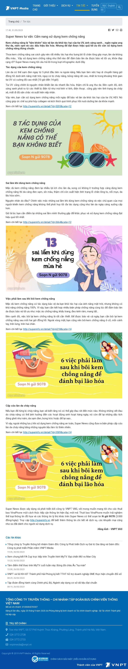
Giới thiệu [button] (50, 5)
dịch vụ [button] (66, 5)
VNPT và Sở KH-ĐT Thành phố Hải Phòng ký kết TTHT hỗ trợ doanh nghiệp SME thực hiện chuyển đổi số (64, 574)
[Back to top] (121, 658)
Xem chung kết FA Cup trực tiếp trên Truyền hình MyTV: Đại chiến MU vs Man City (51, 556)
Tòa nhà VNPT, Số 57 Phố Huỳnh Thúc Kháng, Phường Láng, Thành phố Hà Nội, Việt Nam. (57, 629)
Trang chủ (37, 7)
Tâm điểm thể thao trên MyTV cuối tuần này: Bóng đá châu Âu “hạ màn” (46, 565)
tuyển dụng (95, 7)
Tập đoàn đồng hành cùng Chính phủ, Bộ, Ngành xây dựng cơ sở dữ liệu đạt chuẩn (52, 582)
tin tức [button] (81, 5)
